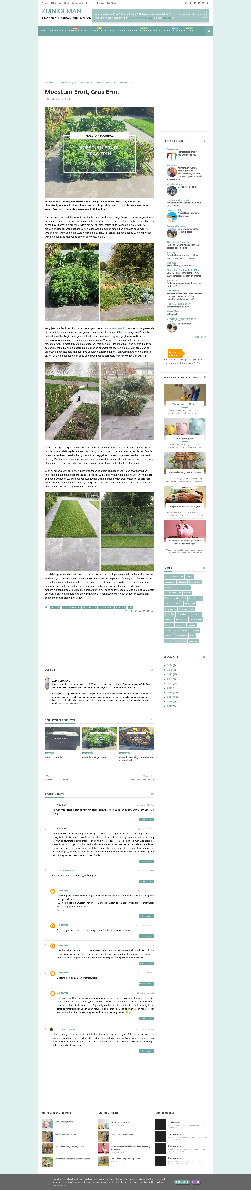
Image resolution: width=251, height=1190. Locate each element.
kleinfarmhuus (175, 184)
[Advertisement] (99, 59)
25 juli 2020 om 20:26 (145, 945)
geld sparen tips (186, 609)
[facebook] (190, 3)
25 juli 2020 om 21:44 (145, 973)
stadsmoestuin (106, 608)
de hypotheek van (173, 593)
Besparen (144, 29)
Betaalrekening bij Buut (178, 306)
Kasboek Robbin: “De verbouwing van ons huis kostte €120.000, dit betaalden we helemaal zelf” (184, 296)
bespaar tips (194, 582)
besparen (169, 587)
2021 (170, 679)
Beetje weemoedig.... (188, 187)
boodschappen (183, 587)
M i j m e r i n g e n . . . (178, 165)
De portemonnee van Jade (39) (185, 506)
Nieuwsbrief (78, 3)
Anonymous (175, 1134)
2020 (170, 683)
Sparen (131, 31)
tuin (130, 608)
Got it (195, 1182)
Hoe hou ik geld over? (179, 304)
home (43, 31)
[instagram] (186, 3)
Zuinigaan (172, 149)
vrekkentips (181, 641)
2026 (170, 665)
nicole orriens (65, 870)
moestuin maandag (71, 608)
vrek (192, 636)
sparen (168, 630)
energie (187, 593)
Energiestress (184, 323)
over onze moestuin (114, 328)
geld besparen (195, 598)
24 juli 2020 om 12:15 (145, 925)
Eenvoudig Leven (176, 226)
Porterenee (173, 291)
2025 (170, 670)
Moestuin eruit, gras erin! (94, 757)
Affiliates (112, 3)
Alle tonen (200, 337)
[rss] (207, 3)
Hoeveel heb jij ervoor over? (180, 265)
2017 (170, 697)
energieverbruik (171, 598)
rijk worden (181, 620)
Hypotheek (57, 3)
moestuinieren (89, 608)
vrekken (168, 641)
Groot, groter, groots (185, 438)
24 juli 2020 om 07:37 (145, 805)
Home (45, 3)
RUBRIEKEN (55, 31)
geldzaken (181, 614)
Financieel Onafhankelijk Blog (183, 270)
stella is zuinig (66, 1029)
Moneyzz (171, 263)
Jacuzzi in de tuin (53, 757)
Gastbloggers (175, 29)
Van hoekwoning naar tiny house (185, 472)
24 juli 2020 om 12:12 (145, 891)
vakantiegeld (181, 636)
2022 (170, 674)
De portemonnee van (75, 29)
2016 (170, 701)
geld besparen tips (173, 603)
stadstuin (120, 608)
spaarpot (192, 625)
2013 (170, 706)
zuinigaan (193, 641)
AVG (67, 3)
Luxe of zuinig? (175, 210)
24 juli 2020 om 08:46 (145, 871)
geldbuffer (169, 614)
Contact (101, 3)
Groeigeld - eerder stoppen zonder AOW (181, 320)
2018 (170, 692)
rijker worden (196, 620)
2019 (170, 688)
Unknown (62, 890)
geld (184, 598)
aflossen (182, 582)
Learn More (182, 1182)
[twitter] (199, 3)
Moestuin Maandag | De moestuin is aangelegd (136, 759)
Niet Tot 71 (172, 280)
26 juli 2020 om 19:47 (145, 1029)
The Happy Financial (178, 242)
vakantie (168, 636)
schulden (169, 625)
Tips (189, 29)
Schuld (189, 577)
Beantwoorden (148, 819)
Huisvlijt (171, 252)
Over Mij (90, 3)
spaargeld (180, 625)
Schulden (158, 31)
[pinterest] (195, 3)
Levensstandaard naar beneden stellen (72, 1159)
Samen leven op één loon (185, 404)
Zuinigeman (61, 11)
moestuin (55, 608)
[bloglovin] (203, 3)
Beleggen (118, 31)
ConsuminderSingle (178, 200)
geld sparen (170, 609)
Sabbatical (172, 314)
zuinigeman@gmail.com (140, 18)
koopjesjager (195, 614)
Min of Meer (173, 311)
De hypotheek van (100, 29)
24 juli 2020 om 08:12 (145, 829)
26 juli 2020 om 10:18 (145, 993)
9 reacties (67, 99)
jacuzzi (49, 753)
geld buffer (190, 603)
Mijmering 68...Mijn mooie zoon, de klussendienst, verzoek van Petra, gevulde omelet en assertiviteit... (185, 174)
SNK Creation (176, 1122)
